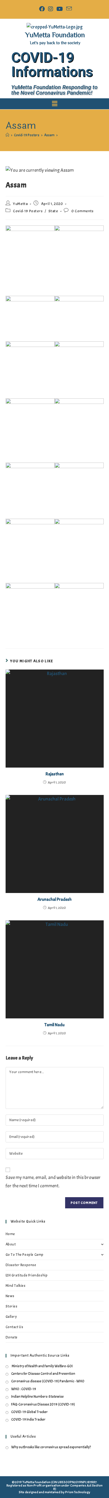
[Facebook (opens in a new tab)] (41, 9)
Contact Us (14, 1327)
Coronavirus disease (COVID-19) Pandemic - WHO (47, 1381)
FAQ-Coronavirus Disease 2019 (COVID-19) (43, 1404)
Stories (12, 1306)
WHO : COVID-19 (23, 1389)
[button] (54, 103)
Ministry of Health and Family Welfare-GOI (42, 1366)
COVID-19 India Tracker (28, 1419)
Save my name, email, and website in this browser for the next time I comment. (53, 1182)
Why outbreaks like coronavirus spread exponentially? (51, 1447)
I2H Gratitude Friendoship (27, 1275)
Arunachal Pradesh (54, 899)
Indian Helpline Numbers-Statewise (37, 1396)
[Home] (7, 135)
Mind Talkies (16, 1285)
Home (10, 1234)
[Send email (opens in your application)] (68, 9)
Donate (12, 1337)
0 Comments (82, 211)
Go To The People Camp (25, 1254)
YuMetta (20, 203)
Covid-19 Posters (28, 211)
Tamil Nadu (54, 1025)
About (11, 1244)
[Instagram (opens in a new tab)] (50, 9)
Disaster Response (21, 1265)
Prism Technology (77, 1492)
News (10, 1296)
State (53, 211)
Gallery (11, 1316)
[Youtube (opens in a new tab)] (60, 9)
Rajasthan (55, 774)
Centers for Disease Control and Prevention (43, 1373)
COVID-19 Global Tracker (29, 1412)
